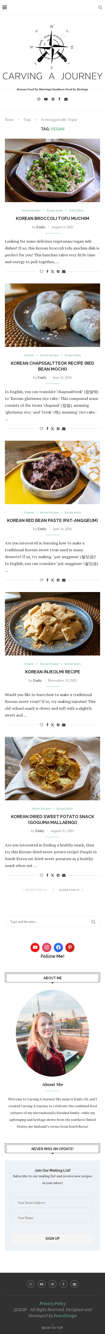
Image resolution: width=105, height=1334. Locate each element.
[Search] (100, 7)
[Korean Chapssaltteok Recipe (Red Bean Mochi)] (52, 315)
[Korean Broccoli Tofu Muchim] (52, 170)
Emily (40, 227)
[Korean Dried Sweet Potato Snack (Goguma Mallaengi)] (52, 768)
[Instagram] (38, 99)
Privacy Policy (53, 1303)
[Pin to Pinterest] (58, 271)
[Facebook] (59, 99)
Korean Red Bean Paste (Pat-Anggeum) (52, 520)
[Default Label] (70, 947)
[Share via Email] (63, 271)
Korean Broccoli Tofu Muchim (52, 218)
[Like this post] (41, 271)
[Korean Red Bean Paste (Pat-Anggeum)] (52, 472)
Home (9, 119)
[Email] (66, 99)
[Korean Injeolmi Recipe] (52, 624)
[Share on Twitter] (52, 271)
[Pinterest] (53, 99)
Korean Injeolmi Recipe (52, 671)
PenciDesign (65, 1315)
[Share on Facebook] (47, 271)
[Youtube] (46, 99)
